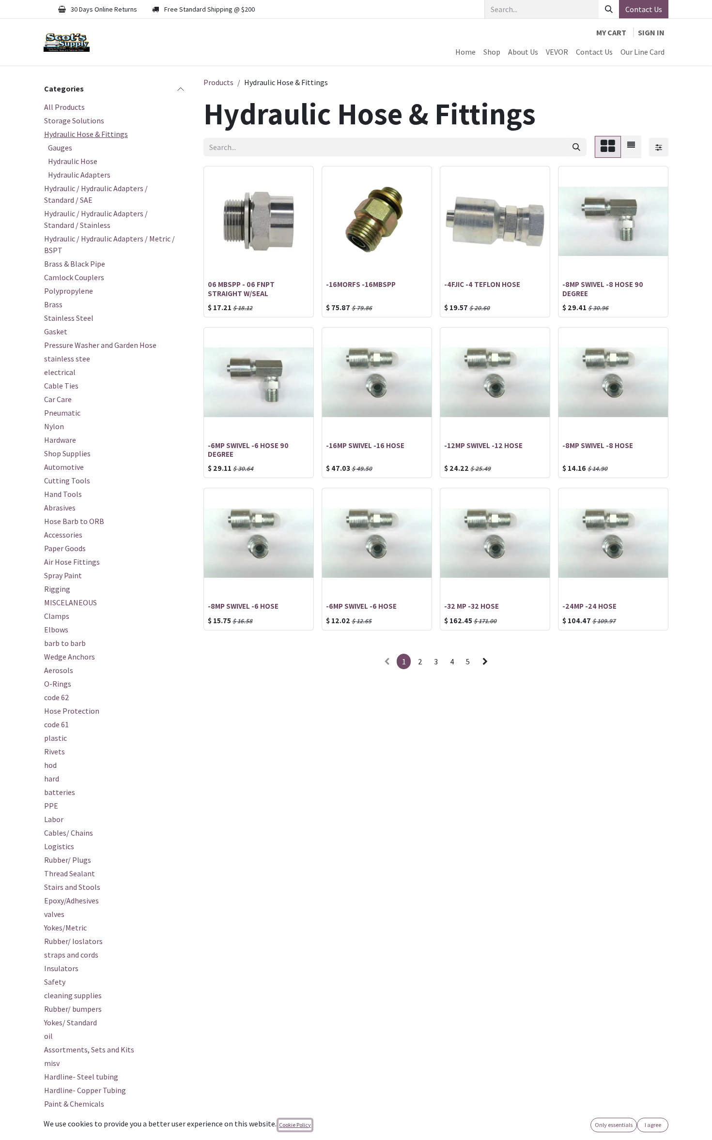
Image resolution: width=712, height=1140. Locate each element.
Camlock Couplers (74, 277)
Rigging (57, 589)
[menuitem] (465, 51)
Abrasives (60, 507)
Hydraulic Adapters (79, 175)
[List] (631, 146)
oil (48, 1036)
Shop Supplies (67, 453)
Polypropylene (68, 291)
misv (52, 1063)
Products (218, 82)
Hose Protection (71, 711)
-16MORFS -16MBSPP (361, 284)
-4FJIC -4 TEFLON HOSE (482, 284)
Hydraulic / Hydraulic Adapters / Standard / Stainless (96, 219)
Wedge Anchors (69, 656)
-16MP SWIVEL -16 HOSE (365, 445)
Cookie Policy (295, 1124)
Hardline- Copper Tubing (85, 1090)
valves (54, 914)
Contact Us (643, 9)
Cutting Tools (67, 480)
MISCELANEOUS (70, 602)
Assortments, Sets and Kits (89, 1049)
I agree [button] (653, 1124)
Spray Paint (63, 575)
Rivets (54, 751)
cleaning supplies (73, 995)
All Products (64, 107)
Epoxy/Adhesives (71, 900)
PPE (51, 805)
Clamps (56, 616)
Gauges (60, 147)
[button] (219, 263)
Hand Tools (63, 494)
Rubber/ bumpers (73, 1009)
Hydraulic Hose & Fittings (86, 134)
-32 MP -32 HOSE (471, 606)
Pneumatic (62, 413)
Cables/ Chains (68, 833)
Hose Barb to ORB (74, 521)
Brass (53, 304)
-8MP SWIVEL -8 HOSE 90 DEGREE (602, 288)
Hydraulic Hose (72, 161)
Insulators (61, 968)
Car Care (58, 399)
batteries (59, 792)
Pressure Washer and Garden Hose (100, 345)
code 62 (56, 697)
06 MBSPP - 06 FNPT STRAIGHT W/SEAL (241, 288)
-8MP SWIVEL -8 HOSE (597, 445)
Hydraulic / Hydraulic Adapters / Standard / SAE (96, 194)
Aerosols (58, 670)
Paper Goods (65, 548)
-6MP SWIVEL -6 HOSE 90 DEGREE (248, 449)
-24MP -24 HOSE (589, 606)
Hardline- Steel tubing (81, 1076)
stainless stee (67, 358)
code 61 (56, 724)
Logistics (59, 846)
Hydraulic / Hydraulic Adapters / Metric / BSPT (109, 244)
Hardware (60, 440)
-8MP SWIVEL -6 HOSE (243, 606)
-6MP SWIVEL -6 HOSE (361, 606)
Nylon (54, 426)
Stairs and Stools (72, 887)
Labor (53, 819)
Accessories (63, 535)
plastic (55, 738)
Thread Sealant (69, 873)
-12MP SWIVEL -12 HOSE (483, 445)
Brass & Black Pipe (74, 264)
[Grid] (607, 146)
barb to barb (65, 643)
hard (51, 778)
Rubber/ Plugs (67, 860)
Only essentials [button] (614, 1124)
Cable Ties (61, 385)
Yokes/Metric (65, 927)
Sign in (651, 32)
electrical (60, 372)
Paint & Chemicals (74, 1104)
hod (50, 765)
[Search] (609, 9)
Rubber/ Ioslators (73, 941)
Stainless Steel (68, 318)
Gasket (55, 331)
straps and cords (71, 955)
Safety (54, 982)
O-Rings (57, 684)
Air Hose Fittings (72, 562)
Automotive (64, 467)
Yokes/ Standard (70, 1022)
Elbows (56, 629)
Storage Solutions (74, 120)
